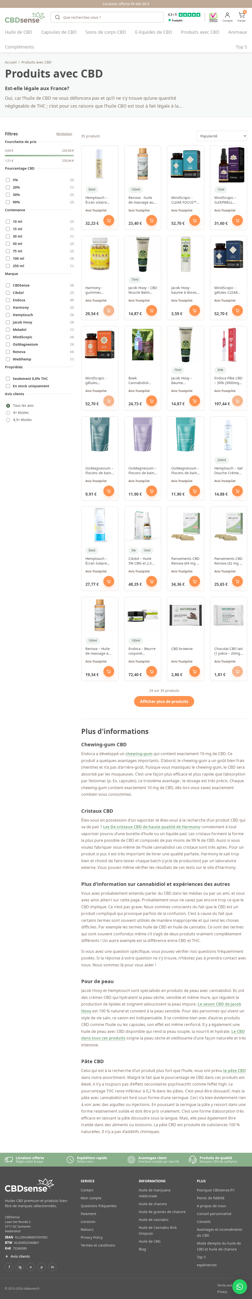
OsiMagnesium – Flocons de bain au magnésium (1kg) (99, 471)
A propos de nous (211, 1205)
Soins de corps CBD (105, 32)
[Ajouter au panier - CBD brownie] (194, 671)
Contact (87, 1190)
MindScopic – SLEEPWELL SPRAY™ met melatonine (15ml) (225, 200)
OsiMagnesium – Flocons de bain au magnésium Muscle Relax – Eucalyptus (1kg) (185, 471)
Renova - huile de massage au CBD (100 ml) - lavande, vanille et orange (141, 200)
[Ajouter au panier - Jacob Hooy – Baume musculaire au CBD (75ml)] (194, 400)
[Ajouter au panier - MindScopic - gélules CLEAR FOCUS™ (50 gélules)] (237, 310)
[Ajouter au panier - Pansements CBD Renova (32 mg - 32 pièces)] (237, 581)
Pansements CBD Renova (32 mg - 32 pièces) (228, 561)
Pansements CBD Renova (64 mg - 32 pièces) (185, 561)
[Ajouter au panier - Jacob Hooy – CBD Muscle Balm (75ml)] (151, 310)
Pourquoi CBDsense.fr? (216, 1190)
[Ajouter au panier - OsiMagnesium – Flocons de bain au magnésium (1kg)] (108, 491)
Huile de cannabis (154, 1219)
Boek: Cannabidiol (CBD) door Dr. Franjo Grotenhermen (140, 381)
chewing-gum (139, 753)
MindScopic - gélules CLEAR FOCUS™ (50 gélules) (226, 290)
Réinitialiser (64, 134)
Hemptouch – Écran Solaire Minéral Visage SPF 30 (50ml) (97, 561)
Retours (87, 1229)
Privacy (222, 1292)
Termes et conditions (98, 1245)
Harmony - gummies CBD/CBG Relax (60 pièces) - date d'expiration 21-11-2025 (99, 290)
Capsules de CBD (59, 32)
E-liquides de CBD (153, 32)
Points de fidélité (210, 1198)
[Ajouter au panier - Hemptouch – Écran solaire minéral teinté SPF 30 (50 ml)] (108, 220)
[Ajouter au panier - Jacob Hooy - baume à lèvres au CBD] (194, 310)
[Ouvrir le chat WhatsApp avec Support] (239, 1286)
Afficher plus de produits (164, 701)
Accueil (11, 62)
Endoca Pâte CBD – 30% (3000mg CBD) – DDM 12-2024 (228, 381)
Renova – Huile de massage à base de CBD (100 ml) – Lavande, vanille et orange (98, 651)
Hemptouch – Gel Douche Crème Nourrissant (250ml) (228, 471)
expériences (207, 1265)
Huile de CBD (18, 32)
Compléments (19, 47)
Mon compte (91, 1198)
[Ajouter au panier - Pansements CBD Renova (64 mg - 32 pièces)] (194, 581)
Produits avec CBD (200, 32)
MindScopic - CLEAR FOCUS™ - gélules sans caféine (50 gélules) (185, 200)
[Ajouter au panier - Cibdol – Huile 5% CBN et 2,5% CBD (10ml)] (151, 581)
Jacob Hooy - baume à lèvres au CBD (184, 290)
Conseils (204, 1221)
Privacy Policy (92, 1237)
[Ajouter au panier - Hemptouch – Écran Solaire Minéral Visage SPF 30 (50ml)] (108, 581)
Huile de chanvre (153, 1204)
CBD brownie (182, 648)
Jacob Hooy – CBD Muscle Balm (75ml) (142, 290)
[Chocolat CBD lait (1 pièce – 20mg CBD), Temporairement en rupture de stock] (237, 671)
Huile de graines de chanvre (162, 1211)
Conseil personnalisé (214, 1213)
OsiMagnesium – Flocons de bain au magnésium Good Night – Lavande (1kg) (142, 471)
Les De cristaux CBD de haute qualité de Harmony (151, 826)
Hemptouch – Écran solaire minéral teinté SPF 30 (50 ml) (97, 200)
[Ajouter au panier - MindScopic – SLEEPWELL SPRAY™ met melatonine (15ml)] (237, 220)
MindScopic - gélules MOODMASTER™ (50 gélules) (99, 381)
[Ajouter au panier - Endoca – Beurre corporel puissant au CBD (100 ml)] (151, 671)
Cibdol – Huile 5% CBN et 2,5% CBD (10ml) (141, 561)
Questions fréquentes (99, 1205)
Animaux (237, 32)
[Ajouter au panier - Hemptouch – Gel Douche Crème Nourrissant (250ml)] (237, 491)
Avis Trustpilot (96, 210)
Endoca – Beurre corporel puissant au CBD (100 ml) (142, 651)
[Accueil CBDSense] (25, 17)
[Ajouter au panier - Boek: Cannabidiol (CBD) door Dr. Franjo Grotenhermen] (151, 400)
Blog (142, 1249)
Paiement (88, 1213)
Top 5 (241, 47)
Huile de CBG (149, 1241)
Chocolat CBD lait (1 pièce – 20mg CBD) (228, 651)
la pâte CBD (234, 1070)
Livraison (88, 1221)
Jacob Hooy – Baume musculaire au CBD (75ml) (183, 381)
